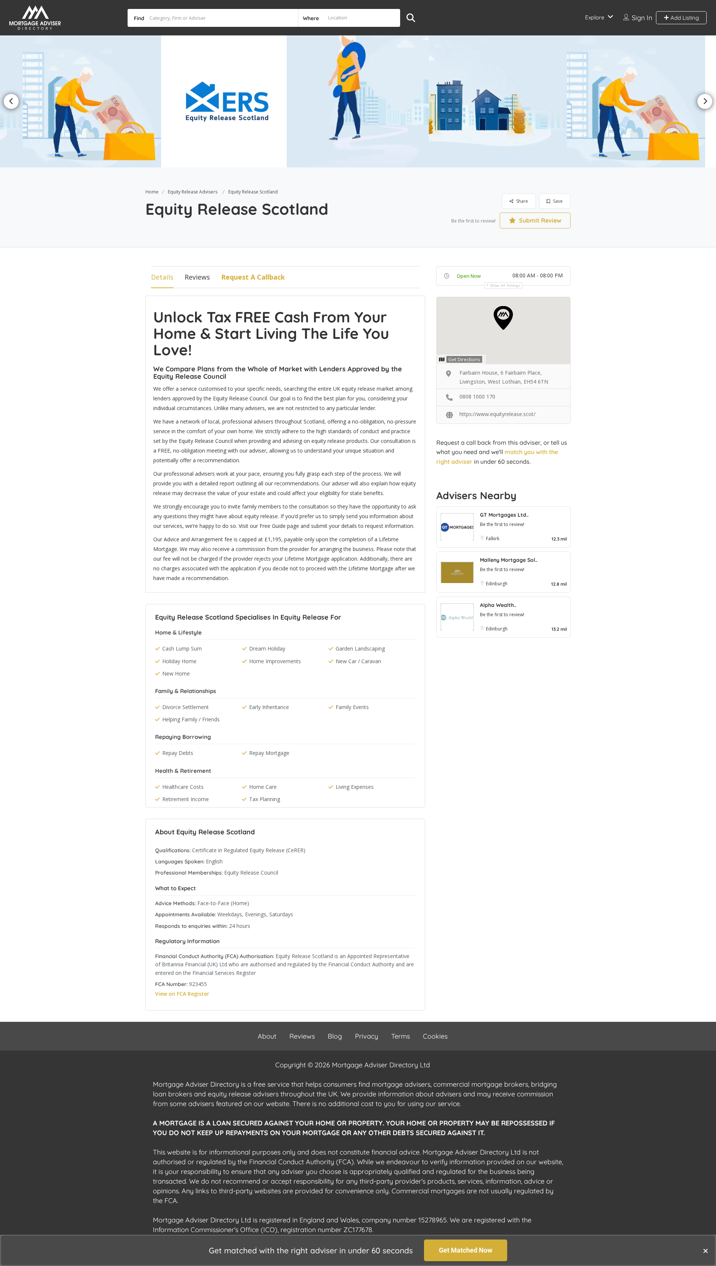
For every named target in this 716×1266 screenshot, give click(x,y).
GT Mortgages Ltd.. (504, 514)
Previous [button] (11, 101)
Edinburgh (497, 583)
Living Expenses (355, 786)
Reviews (197, 277)
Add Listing (684, 17)
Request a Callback (253, 277)
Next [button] (705, 101)
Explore (594, 17)
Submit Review (539, 220)
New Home (176, 673)
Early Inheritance (269, 707)
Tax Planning (264, 799)
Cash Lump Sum (182, 648)
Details (162, 277)
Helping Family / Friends (191, 719)
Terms (400, 1036)
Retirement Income (185, 799)
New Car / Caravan (358, 661)
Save (557, 201)
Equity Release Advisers (192, 192)
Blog (335, 1036)
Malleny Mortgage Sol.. (508, 560)
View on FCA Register (182, 993)
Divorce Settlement (185, 707)
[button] (706, 1251)
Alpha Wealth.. (498, 605)
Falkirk (492, 538)
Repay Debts (177, 752)
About (267, 1036)
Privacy (366, 1036)
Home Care (263, 786)
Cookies (435, 1036)
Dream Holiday (267, 648)
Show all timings (505, 285)
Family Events (352, 707)
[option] (91, 101)
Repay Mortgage (269, 752)
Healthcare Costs (183, 786)
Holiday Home (179, 661)
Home (151, 192)
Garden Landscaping (360, 648)
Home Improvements (275, 661)
